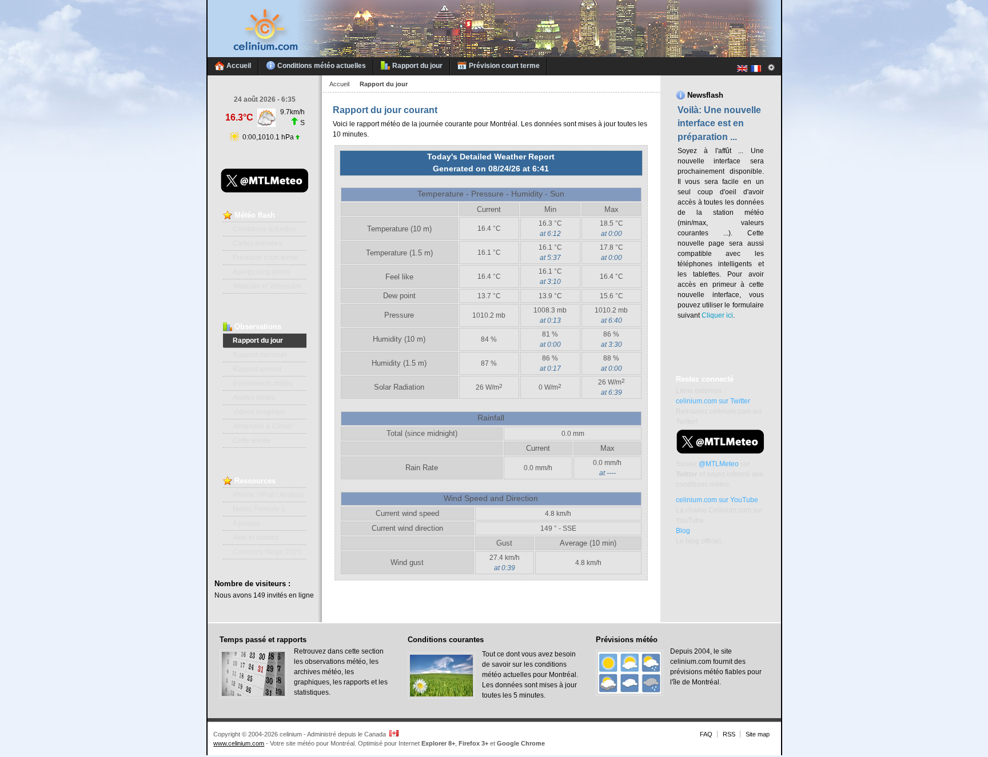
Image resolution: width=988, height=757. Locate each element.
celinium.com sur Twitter (713, 401)
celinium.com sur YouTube (717, 500)
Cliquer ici (717, 315)
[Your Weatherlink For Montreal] (494, 55)
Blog (683, 531)
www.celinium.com (238, 743)
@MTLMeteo (719, 464)
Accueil (339, 84)
